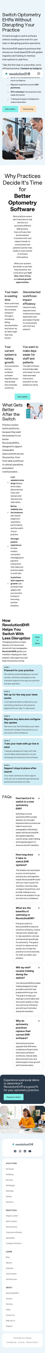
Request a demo (14, 1097)
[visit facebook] (15, 1151)
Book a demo (37, 640)
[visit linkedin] (25, 1151)
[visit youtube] (30, 1151)
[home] (17, 73)
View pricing (28, 109)
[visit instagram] (20, 1151)
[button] (38, 73)
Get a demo (10, 109)
